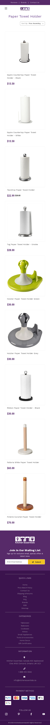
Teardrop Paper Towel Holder (21, 190)
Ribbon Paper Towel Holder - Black (23, 408)
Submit (38, 562)
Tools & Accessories (25, 637)
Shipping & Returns (25, 594)
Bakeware (25, 626)
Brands (24, 2)
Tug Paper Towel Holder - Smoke (22, 244)
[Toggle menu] (6, 8)
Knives (25, 632)
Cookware (25, 629)
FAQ (25, 599)
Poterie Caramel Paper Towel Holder (24, 517)
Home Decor (25, 640)
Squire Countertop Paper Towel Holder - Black (21, 76)
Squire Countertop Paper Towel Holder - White (21, 134)
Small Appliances (25, 635)
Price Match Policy (25, 588)
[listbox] (36, 23)
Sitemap (24, 608)
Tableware (25, 623)
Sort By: (24, 23)
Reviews (14, 2)
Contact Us (34, 2)
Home (25, 585)
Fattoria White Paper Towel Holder (23, 462)
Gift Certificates (25, 643)
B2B (25, 605)
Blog (25, 596)
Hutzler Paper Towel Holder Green (23, 299)
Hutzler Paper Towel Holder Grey (22, 353)
